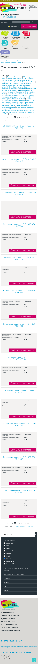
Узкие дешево (24, 90)
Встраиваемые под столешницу (20, 114)
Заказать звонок (9, 17)
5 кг (25, 83)
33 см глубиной (18, 78)
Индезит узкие (7, 85)
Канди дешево (24, 80)
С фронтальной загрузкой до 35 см (19, 93)
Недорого (5, 83)
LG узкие (22, 97)
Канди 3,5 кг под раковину (18, 112)
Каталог (5, 22)
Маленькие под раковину (17, 109)
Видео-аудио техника (26, 47)
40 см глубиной (13, 80)
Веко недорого (7, 78)
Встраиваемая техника (16, 38)
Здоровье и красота (15, 47)
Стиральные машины (23, 61)
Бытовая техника (5, 38)
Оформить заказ (29, 26)
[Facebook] (3, 657)
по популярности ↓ (21, 121)
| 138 (7, 534)
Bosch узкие (26, 82)
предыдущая (8, 117)
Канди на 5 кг (14, 90)
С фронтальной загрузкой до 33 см (17, 94)
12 (28, 117)
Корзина (14, 26)
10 (23, 117)
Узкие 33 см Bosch (18, 99)
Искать (34, 22)
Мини (33, 82)
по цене (30, 121)
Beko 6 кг (20, 104)
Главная (3, 61)
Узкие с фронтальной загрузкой (16, 99)
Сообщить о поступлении (22, 152)
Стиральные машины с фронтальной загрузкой (19, 61)
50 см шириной (28, 77)
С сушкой (17, 82)
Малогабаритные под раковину (12, 110)
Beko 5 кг (13, 104)
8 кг (29, 83)
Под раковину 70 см (16, 83)
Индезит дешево (7, 82)
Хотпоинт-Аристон (19, 85)
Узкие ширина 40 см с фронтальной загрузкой (15, 88)
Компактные (18, 77)
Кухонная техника (26, 38)
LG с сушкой (14, 97)
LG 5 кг (29, 97)
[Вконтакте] (8, 657)
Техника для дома (5, 47)
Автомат (10, 77)
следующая (30, 117)
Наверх (34, 661)
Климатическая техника (5, 57)
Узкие (4, 77)
